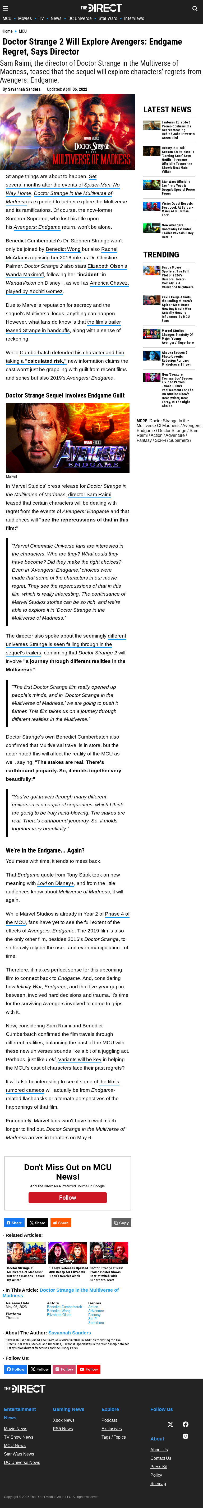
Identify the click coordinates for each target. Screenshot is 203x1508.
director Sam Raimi (89, 494)
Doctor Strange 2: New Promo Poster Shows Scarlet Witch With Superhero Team (106, 1274)
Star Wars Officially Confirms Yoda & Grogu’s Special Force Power (178, 187)
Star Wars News (19, 1454)
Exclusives (112, 1428)
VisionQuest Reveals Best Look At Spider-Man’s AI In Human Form (177, 209)
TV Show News (18, 1437)
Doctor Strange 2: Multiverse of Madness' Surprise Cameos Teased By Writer (26, 1274)
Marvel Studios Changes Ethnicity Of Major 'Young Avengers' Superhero (178, 336)
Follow (18, 1369)
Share (17, 1223)
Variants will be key (80, 1059)
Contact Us (160, 1458)
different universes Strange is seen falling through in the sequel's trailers (66, 644)
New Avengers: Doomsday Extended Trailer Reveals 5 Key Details (177, 231)
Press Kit (158, 1466)
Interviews (134, 18)
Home (8, 31)
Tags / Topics (114, 1437)
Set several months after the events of (63, 185)
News (56, 18)
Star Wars (108, 18)
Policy (156, 1475)
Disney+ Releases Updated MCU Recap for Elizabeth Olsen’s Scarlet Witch (68, 1272)
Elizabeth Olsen (59, 1315)
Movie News (15, 1428)
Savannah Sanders (24, 89)
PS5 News (63, 1428)
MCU (7, 18)
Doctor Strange (172, 430)
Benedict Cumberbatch (64, 1307)
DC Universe (80, 18)
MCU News (15, 1445)
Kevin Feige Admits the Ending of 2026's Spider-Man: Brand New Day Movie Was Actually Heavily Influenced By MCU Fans (177, 309)
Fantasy (94, 1315)
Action (93, 1307)
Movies (25, 18)
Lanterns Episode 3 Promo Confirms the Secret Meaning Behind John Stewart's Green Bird (178, 130)
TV (41, 18)
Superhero (96, 1323)
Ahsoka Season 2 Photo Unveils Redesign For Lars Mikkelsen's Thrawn (176, 358)
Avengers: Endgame (37, 227)
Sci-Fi (92, 1319)
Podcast (109, 1420)
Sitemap (158, 1483)
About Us (159, 1450)
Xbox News (64, 1420)
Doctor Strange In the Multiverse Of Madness (163, 423)
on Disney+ (55, 883)
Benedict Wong (63, 249)
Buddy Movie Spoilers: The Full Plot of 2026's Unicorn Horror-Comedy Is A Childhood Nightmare (177, 277)
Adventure (96, 1311)
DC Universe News (22, 1462)
